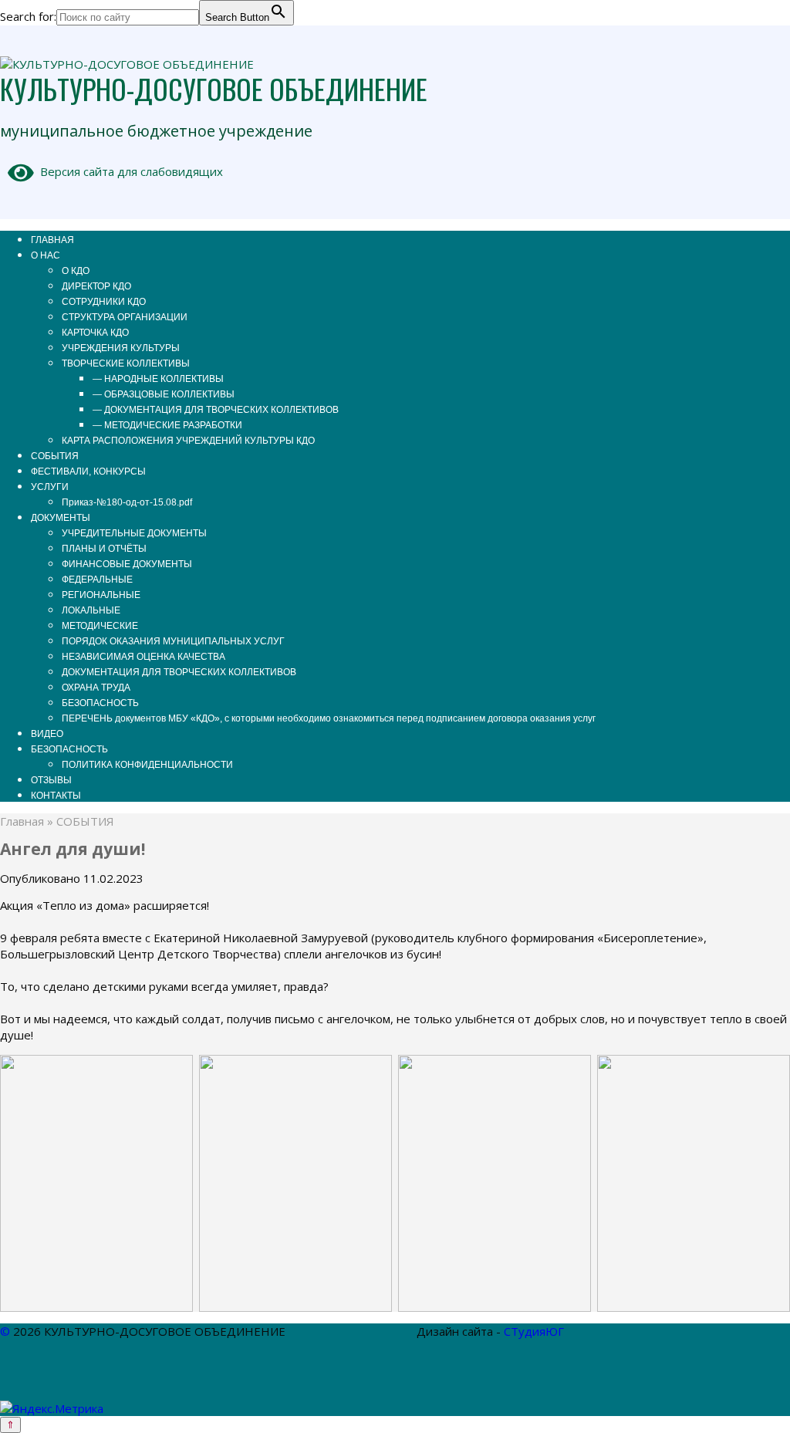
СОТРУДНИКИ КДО (104, 301)
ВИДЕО (47, 733)
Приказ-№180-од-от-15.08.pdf (127, 502)
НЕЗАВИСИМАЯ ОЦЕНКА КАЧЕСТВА (143, 656)
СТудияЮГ (534, 1331)
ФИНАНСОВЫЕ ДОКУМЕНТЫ (127, 564)
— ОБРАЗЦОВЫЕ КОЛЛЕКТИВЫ (164, 394)
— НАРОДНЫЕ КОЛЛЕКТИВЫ (158, 378)
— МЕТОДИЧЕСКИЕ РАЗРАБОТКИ (167, 425)
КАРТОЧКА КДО (95, 332)
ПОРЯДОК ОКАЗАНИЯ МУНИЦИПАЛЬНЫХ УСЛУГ (173, 641)
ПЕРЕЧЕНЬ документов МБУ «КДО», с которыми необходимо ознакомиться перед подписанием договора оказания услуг (329, 718)
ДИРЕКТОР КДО (96, 286)
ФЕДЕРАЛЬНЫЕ (97, 579)
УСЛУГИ (50, 487)
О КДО (75, 270)
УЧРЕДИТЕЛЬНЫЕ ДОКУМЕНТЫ (134, 533)
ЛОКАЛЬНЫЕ (91, 610)
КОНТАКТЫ (56, 795)
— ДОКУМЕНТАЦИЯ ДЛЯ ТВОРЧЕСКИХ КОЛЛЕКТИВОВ (216, 409)
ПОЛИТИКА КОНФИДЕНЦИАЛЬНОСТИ (147, 764)
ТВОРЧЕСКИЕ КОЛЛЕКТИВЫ (126, 363)
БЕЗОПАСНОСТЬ (100, 703)
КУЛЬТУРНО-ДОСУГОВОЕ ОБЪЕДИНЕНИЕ (213, 88)
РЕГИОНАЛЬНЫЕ (101, 595)
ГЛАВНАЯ (52, 240)
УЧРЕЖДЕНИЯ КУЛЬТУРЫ (121, 348)
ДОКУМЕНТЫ (60, 517)
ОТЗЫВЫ (51, 780)
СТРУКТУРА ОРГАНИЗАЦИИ (124, 317)
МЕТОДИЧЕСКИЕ (100, 625)
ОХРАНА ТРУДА (96, 687)
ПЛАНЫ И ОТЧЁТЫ (104, 548)
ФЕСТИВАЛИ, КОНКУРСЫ (88, 471)
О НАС (45, 255)
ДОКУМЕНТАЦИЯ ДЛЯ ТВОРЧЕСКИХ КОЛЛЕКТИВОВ (179, 672)
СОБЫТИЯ (55, 456)
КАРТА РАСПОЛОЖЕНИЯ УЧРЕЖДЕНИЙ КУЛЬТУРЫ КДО (188, 440)
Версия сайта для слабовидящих (128, 171)
